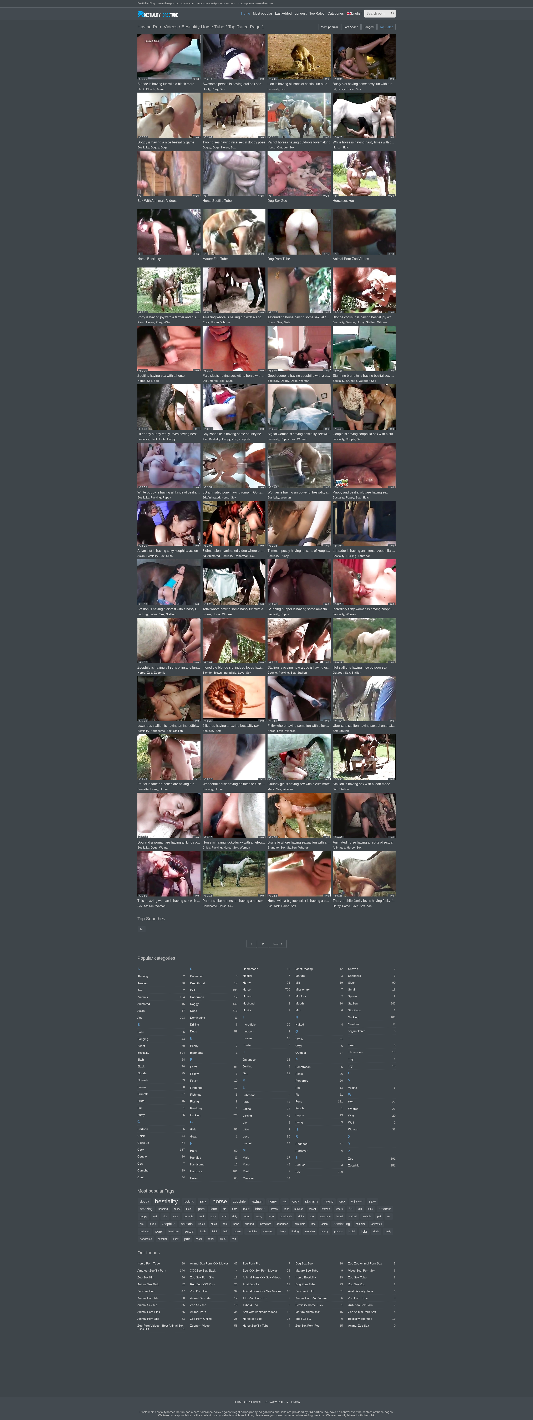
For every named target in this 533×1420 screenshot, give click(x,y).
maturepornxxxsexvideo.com (255, 3)
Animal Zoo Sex (372, 1325)
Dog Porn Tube (319, 1284)
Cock (206, 322)
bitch (215, 1231)
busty (388, 1231)
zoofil (199, 1239)
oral (142, 1224)
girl (360, 1209)
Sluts (345, 147)
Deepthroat (214, 983)
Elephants (214, 1052)
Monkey (319, 996)
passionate (286, 1216)
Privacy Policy (276, 1402)
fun (224, 1209)
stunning (361, 1224)
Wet (372, 1102)
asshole (366, 1216)
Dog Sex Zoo (319, 1263)
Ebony (214, 1045)
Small (372, 989)
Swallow (372, 1024)
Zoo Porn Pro (266, 1263)
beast (339, 1216)
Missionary (319, 989)
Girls (214, 1129)
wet (155, 1216)
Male (266, 1157)
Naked (319, 1024)
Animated (213, 497)
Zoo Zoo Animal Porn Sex (372, 1263)
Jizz (266, 1073)
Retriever (319, 1150)
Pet (319, 1087)
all (141, 929)
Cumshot (161, 1170)
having (329, 1201)
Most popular (262, 13)
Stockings (372, 1010)
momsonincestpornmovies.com (216, 3)
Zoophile (244, 439)
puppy (143, 1216)
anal (224, 1216)
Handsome (158, 730)
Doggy (155, 147)
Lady (266, 1102)
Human (266, 996)
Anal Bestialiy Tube (372, 1291)
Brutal (161, 1100)
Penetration (319, 1066)
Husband (266, 1003)
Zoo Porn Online (214, 1318)
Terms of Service (247, 1402)
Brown (207, 614)
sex (203, 1201)
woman (326, 1209)
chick (214, 1224)
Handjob (214, 1157)
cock (295, 1201)
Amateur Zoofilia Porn (161, 1270)
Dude (214, 1031)
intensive (310, 1231)
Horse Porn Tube (161, 1263)
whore (339, 1209)
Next (276, 944)
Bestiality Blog (146, 3)
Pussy (285, 555)
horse (219, 1201)
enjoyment (357, 1201)
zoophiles (252, 1231)
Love (241, 672)
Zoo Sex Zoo (372, 1284)
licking (295, 1231)
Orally (206, 89)
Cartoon (161, 1129)
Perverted (319, 1080)
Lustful (266, 1143)
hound (246, 1216)
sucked (353, 1216)
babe (236, 1224)
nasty (213, 1216)
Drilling (214, 1024)
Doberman (242, 555)
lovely (274, 1209)
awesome (325, 1216)
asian (324, 1224)
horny (272, 1201)
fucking (189, 1201)
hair (225, 1231)
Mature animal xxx (319, 1311)
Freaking (214, 1108)
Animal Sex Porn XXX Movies (214, 1263)
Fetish (214, 1080)
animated (376, 1224)
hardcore (173, 1231)
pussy (177, 1209)
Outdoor (282, 147)
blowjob (298, 1209)
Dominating (214, 1017)
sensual (162, 1239)
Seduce (319, 1164)
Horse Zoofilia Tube (266, 1325)
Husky (266, 1010)
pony (159, 1231)
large (271, 1216)
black (189, 1209)
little (313, 1224)
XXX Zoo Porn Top (266, 1298)
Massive (266, 1178)
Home (245, 13)
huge (153, 1224)
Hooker (266, 975)
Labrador (364, 555)
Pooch (319, 1108)
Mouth (319, 1003)
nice (165, 1216)
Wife (167, 322)
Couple (350, 439)
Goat (214, 1136)
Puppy (171, 439)
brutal (352, 1231)
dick (342, 1201)
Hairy (214, 1150)
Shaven (372, 969)
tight (286, 1209)
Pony (215, 89)
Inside (266, 1045)
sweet (312, 1209)
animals (187, 1224)
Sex (222, 89)
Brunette (351, 380)
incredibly (265, 1224)
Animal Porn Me (161, 1298)
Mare (160, 89)
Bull (161, 1108)
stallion (311, 1201)
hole (225, 1224)
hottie (203, 1231)
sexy (372, 1201)
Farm (140, 322)
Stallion (371, 322)
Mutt (319, 1010)
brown (237, 1231)
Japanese (266, 1059)
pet (379, 1216)
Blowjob (161, 1080)
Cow (161, 1163)
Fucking (156, 497)
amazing (146, 1209)
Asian (141, 555)
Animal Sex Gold (161, 1284)
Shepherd (372, 975)
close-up (268, 1231)
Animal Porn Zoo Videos (319, 1298)
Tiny (372, 1059)
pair (187, 1239)
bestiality (166, 1201)
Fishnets (214, 1094)
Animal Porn (214, 1311)
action (257, 1201)
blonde (260, 1209)
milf (234, 1239)
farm (213, 1209)
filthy (370, 1209)
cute (175, 1216)
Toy (372, 1066)
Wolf (372, 1122)
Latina (153, 614)
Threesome (372, 1052)
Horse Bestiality (319, 1277)
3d (334, 89)
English (356, 13)
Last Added (283, 13)
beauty (324, 1231)
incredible (299, 1224)
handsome (146, 1239)
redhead (144, 1231)
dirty (234, 1216)
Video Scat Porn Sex (372, 1270)
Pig (319, 1094)
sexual (189, 1231)
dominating (342, 1224)
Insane (266, 1038)
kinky (301, 1216)
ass (389, 1216)
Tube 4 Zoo (266, 1305)
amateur (385, 1209)
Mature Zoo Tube (319, 1270)
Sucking (372, 1017)
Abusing (161, 976)
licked (201, 1224)
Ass (205, 439)
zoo (312, 1216)
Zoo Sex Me (214, 1305)
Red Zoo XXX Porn (214, 1284)
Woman (304, 380)
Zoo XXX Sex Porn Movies (266, 1270)
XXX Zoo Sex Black (214, 1270)
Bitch (161, 1059)
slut (284, 1201)
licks (364, 1231)
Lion (283, 89)
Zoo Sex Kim (161, 1277)
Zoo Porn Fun (214, 1291)
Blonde (150, 89)
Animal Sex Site (214, 1298)
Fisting (214, 1101)
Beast (161, 1045)
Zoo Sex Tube (372, 1277)
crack (223, 1239)
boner (211, 1239)
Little (162, 439)
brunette (188, 1216)
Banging (161, 1039)
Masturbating (319, 969)
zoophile (239, 1201)
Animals (161, 997)
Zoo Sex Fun (161, 1291)
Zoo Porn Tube (372, 1298)
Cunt (161, 1177)
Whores (225, 322)
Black (140, 89)
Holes (214, 1178)
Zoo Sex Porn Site (214, 1277)
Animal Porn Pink (161, 1311)
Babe (161, 1032)
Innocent (266, 1031)
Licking (266, 1115)
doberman (282, 1224)
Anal (161, 990)
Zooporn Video (214, 1325)
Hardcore (214, 1171)
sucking (249, 1224)
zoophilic (168, 1224)
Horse (350, 89)
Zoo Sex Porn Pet (319, 1325)
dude (376, 1231)
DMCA (295, 1402)
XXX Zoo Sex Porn (372, 1305)
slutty (175, 1239)
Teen (372, 1045)
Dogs (164, 147)
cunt (201, 1216)
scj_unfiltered (372, 1031)
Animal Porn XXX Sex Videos (266, 1277)
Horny (360, 322)
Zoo (156, 380)
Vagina (372, 1087)
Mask (266, 1171)
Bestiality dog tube (372, 1318)
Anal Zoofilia (266, 1284)
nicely (282, 1231)
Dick (205, 380)
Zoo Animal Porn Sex (372, 1311)
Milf (319, 982)
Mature (319, 975)
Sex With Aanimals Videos (266, 1311)
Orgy (319, 1045)
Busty (341, 89)
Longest (300, 13)
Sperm (372, 996)
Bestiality (273, 89)
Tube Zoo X (319, 1318)
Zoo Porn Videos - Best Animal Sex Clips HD (161, 1327)
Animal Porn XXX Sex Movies (266, 1291)
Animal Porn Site (161, 1318)
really (246, 1209)
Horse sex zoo (266, 1318)
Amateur (161, 983)
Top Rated (317, 13)
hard (234, 1209)
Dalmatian (214, 976)
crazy (259, 1216)
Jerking (266, 1066)
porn (201, 1209)
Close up (161, 1142)
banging (163, 1209)
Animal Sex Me (161, 1305)
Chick (206, 847)
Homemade (266, 969)
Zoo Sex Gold (319, 1291)
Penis (319, 1073)
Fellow (214, 1073)
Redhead (319, 1143)
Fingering (214, 1087)
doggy (144, 1201)
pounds (338, 1231)
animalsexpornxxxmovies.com (176, 3)
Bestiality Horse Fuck (319, 1305)
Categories (336, 13)
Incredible (229, 672)
